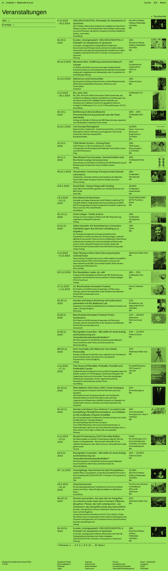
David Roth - (93, 186)
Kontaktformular (119, 564)
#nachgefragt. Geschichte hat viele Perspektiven (98, 470)
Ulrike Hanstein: (97, 228)
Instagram (144, 564)
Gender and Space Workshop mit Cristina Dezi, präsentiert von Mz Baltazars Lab (97, 302)
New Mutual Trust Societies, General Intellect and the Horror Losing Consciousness (98, 158)
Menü (163, 2)
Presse (115, 562)
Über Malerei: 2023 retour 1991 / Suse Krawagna (98, 387)
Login (59, 568)
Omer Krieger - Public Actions (88, 214)
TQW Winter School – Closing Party (91, 143)
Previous (64, 545)
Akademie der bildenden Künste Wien (16, 562)
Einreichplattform (64, 564)
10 (89, 545)
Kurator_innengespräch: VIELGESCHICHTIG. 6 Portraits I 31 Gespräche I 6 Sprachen (98, 41)
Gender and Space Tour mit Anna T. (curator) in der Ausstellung (99, 412)
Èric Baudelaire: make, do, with (89, 272)
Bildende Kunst (25, 2)
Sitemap (88, 562)
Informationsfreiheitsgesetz (123, 568)
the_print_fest (80, 93)
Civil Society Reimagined (86, 126)
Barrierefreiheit (91, 566)
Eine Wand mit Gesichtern (86, 197)
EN (155, 2)
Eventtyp (6, 24)
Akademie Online (64, 562)
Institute (10, 2)
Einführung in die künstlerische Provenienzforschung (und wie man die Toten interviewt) (96, 115)
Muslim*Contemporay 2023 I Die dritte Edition (96, 436)
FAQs (142, 566)
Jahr (4, 20)
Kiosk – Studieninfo (147, 562)
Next (100, 545)
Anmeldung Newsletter (122, 566)
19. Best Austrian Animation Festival (91, 286)
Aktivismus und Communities (88, 78)
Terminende (159, 16)
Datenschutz (90, 564)
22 (96, 545)
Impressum (89, 568)
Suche (147, 2)
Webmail (60, 566)
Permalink (144, 568)
